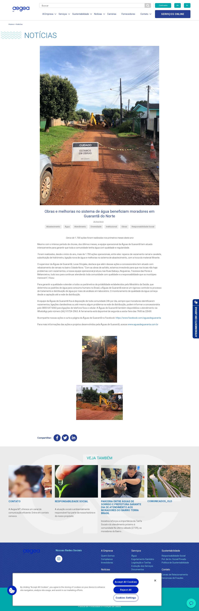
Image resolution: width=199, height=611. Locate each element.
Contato (166, 569)
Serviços (136, 550)
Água (134, 556)
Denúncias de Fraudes (172, 578)
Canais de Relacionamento (175, 574)
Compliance (107, 559)
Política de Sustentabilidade (175, 562)
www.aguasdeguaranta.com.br (143, 324)
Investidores (107, 562)
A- (187, 5)
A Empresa (107, 550)
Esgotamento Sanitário (142, 559)
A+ (177, 5)
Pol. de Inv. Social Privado (174, 559)
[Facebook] (57, 437)
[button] (12, 590)
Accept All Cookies (126, 582)
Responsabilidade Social (173, 556)
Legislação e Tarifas (141, 562)
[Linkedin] (73, 437)
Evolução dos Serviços (142, 566)
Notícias (19, 24)
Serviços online (172, 14)
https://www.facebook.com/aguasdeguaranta (138, 318)
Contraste (163, 5)
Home (11, 24)
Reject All (126, 590)
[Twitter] (65, 437)
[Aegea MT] (58, 558)
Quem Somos (108, 556)
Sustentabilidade (171, 550)
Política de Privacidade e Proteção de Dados (99, 606)
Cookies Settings (126, 598)
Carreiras (111, 14)
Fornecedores (128, 14)
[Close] (155, 580)
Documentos (137, 569)
